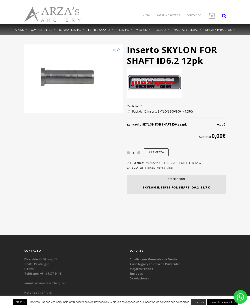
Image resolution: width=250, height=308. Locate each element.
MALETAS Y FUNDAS (186, 29)
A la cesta (156, 152)
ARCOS (19, 29)
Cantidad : (134, 106)
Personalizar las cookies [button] (222, 302)
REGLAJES (160, 29)
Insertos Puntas (164, 167)
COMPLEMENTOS (41, 29)
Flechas (149, 167)
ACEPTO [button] (20, 302)
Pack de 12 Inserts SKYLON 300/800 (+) (162, 111)
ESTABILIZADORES (99, 29)
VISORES (141, 29)
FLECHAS (123, 29)
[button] (116, 50)
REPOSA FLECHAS (70, 29)
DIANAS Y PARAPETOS (218, 29)
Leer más (198, 302)
